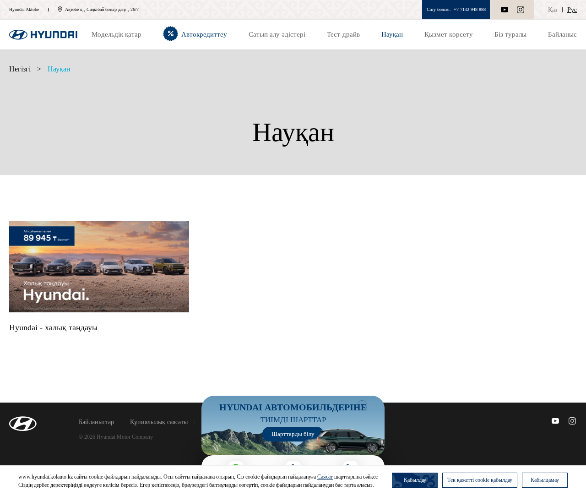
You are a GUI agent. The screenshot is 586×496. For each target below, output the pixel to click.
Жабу (362, 405)
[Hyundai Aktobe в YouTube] (555, 420)
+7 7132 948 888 (470, 9)
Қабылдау (415, 480)
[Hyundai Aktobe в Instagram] (520, 9)
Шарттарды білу (293, 434)
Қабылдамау (545, 480)
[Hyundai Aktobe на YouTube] (504, 9)
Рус (572, 9)
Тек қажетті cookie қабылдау (479, 480)
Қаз (553, 9)
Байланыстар (96, 422)
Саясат (325, 477)
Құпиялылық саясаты (159, 422)
